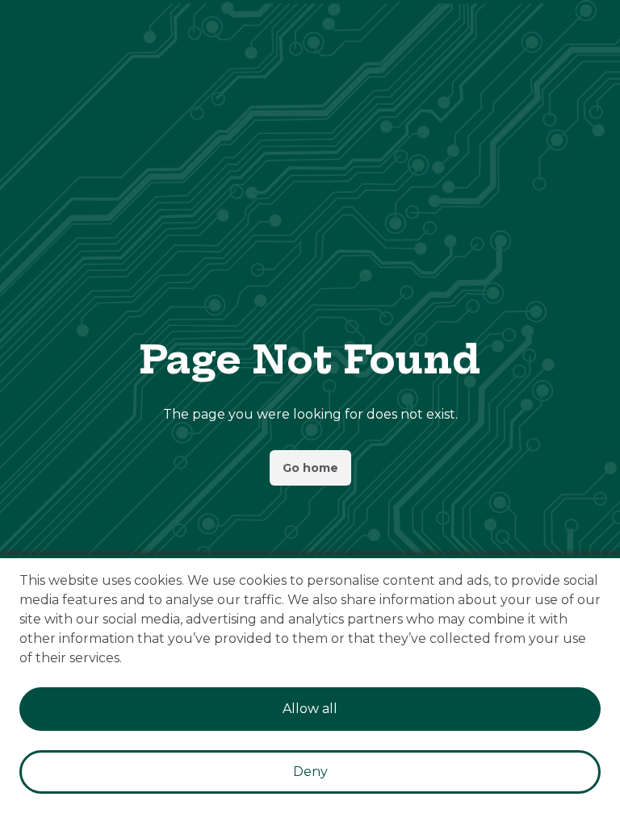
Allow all (310, 708)
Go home (310, 468)
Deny (310, 771)
